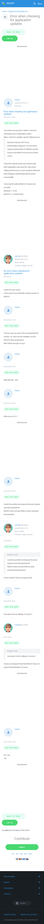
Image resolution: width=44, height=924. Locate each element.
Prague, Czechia (27, 266)
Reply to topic (13, 32)
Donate (22, 847)
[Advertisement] (22, 69)
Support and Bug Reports (17, 11)
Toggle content (22, 876)
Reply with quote (11, 123)
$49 (21, 854)
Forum (4, 11)
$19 (13, 854)
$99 (25, 854)
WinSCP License (10, 914)
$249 (30, 854)
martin (17, 256)
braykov (17, 100)
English (23, 903)
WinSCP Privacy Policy (28, 914)
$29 (17, 854)
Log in (10, 38)
